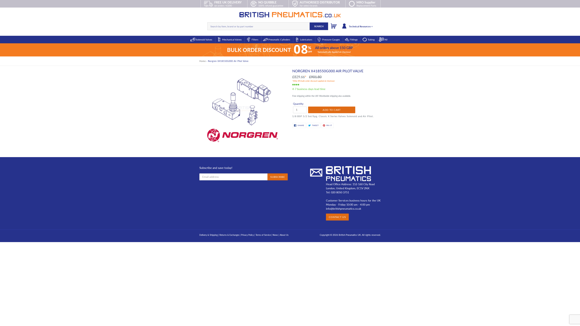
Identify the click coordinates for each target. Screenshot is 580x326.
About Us (284, 235)
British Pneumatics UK (350, 234)
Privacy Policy (247, 235)
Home (202, 61)
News (275, 235)
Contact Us (337, 217)
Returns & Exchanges (229, 235)
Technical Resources (360, 26)
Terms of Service (263, 235)
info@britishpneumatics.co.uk (343, 208)
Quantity (298, 103)
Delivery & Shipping (208, 235)
